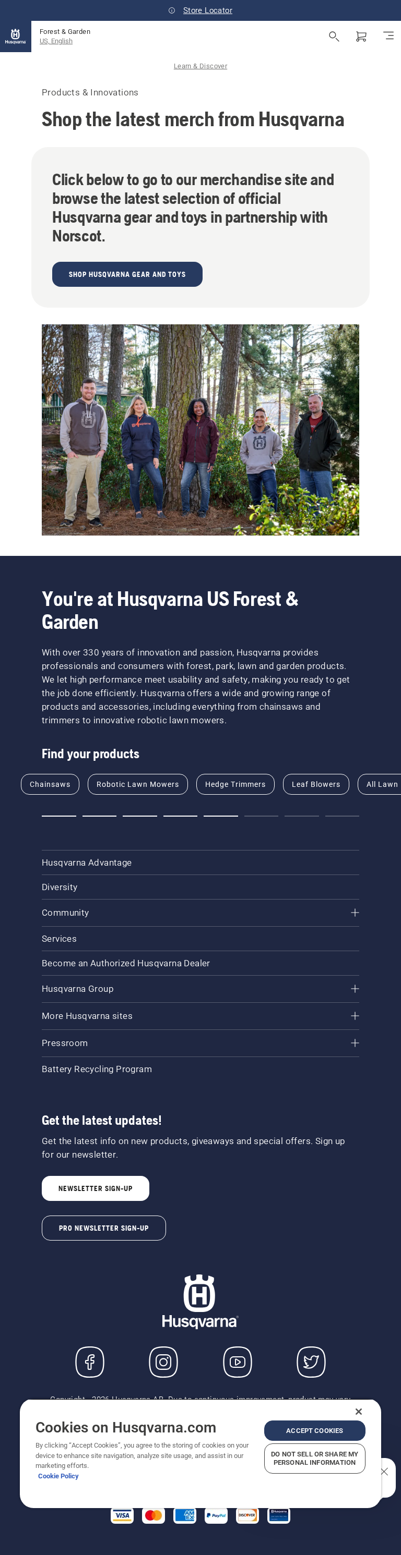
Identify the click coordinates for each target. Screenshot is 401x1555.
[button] (59, 816)
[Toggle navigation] (388, 36)
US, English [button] (56, 41)
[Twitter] (311, 1362)
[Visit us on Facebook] (89, 1362)
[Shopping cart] (361, 36)
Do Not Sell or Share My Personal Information (314, 1458)
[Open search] (334, 36)
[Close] (359, 1411)
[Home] (15, 36)
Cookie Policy (58, 1476)
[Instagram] (163, 1362)
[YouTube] (237, 1362)
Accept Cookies (314, 1431)
